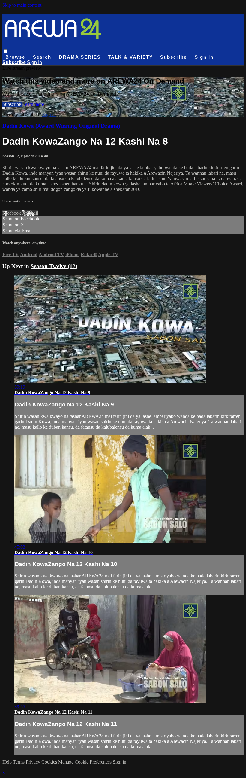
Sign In (34, 62)
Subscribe (12, 104)
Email (32, 213)
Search (43, 57)
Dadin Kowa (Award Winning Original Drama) (61, 126)
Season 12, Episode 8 (20, 156)
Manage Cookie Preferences (85, 761)
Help (7, 761)
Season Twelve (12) (54, 266)
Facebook (12, 213)
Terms (19, 761)
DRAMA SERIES (80, 57)
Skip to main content (21, 5)
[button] (6, 51)
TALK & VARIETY (130, 57)
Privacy (33, 761)
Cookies (49, 761)
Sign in (204, 57)
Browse (16, 57)
